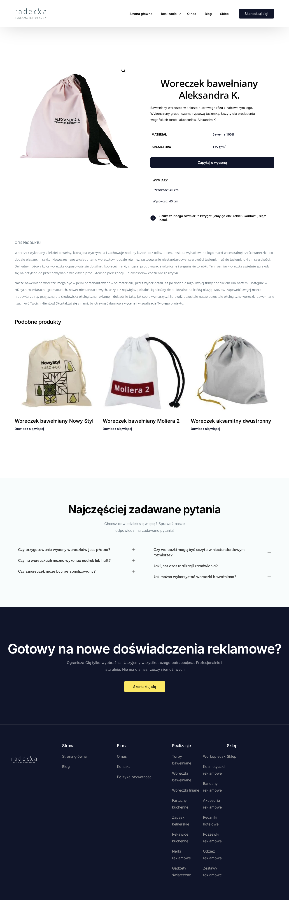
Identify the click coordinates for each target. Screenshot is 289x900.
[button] (123, 71)
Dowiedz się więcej (29, 429)
